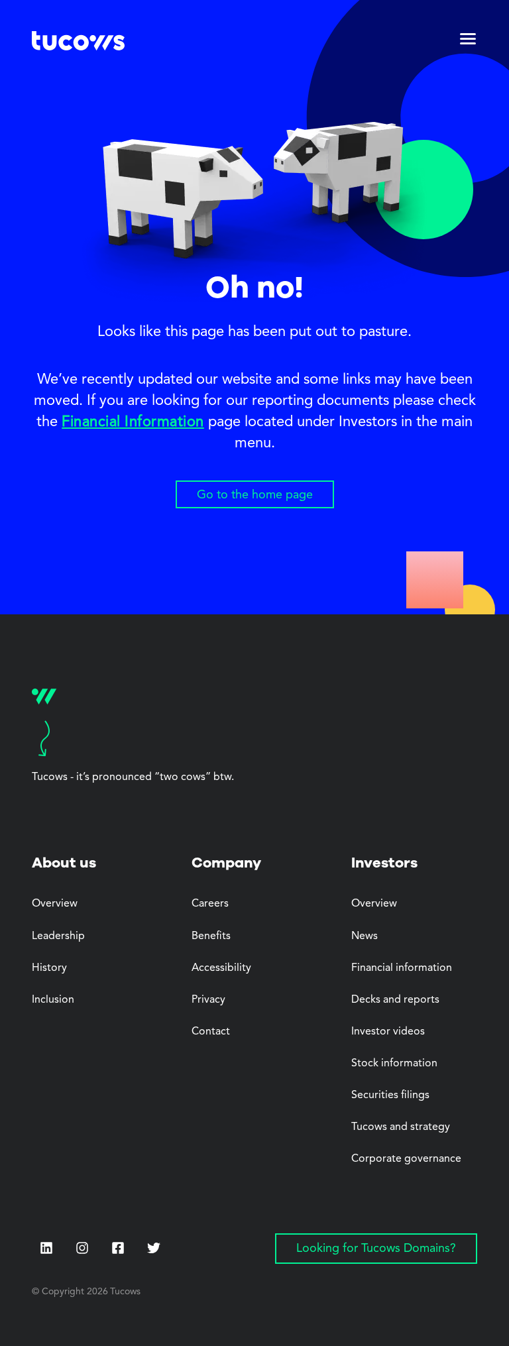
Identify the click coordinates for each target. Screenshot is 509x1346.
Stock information (394, 1063)
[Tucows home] (78, 42)
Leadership (58, 936)
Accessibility (221, 968)
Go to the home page (255, 495)
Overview (55, 904)
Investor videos (388, 1032)
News (364, 936)
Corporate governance (406, 1159)
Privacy (208, 1000)
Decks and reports (395, 1000)
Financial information (401, 968)
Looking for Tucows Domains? (376, 1249)
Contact (211, 1032)
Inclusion (53, 1000)
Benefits (211, 936)
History (49, 968)
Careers (210, 904)
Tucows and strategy (400, 1127)
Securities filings (390, 1095)
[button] (468, 42)
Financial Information (133, 422)
